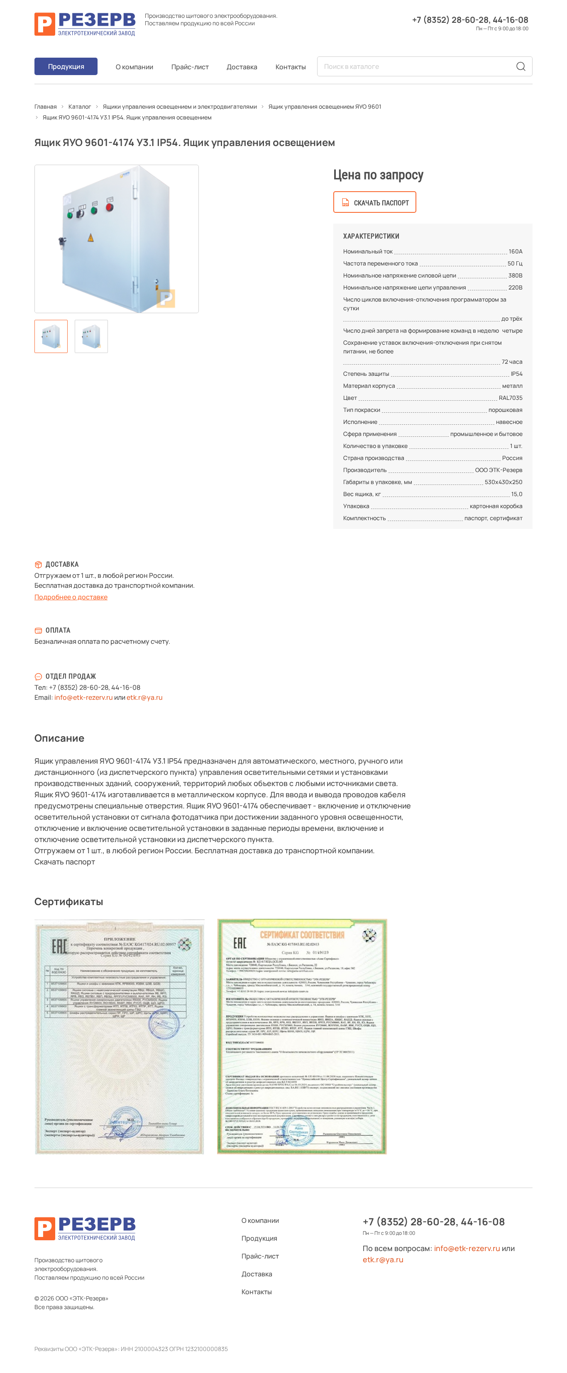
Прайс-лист (190, 66)
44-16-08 (510, 19)
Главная (45, 106)
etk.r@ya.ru (145, 697)
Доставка (242, 66)
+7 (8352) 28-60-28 (450, 19)
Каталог (79, 106)
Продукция (66, 66)
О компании (134, 66)
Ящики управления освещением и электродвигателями (180, 106)
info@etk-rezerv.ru (83, 697)
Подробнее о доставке (71, 596)
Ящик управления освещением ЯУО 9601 (325, 106)
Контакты (291, 66)
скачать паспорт (381, 203)
